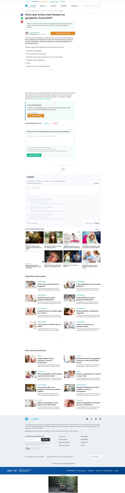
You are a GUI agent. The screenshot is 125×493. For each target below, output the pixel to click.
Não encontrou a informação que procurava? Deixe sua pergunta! (48, 131)
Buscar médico (35, 1)
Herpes (61, 11)
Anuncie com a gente (64, 445)
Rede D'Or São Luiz (81, 470)
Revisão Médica (84, 439)
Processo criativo (63, 439)
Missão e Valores (84, 436)
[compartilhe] (22, 15)
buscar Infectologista (63, 33)
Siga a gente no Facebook (96, 419)
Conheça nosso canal (87, 419)
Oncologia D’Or (91, 470)
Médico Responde (54, 1)
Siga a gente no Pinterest (100, 419)
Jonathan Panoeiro (34, 32)
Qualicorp (116, 470)
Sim (47, 123)
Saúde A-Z (43, 11)
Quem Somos (62, 436)
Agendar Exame (44, 1)
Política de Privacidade (64, 442)
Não (56, 123)
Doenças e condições (53, 11)
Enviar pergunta (34, 155)
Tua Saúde (27, 1)
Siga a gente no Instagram (91, 419)
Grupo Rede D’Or (70, 463)
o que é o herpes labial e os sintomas (40, 99)
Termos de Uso (84, 442)
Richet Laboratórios (108, 470)
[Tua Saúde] (30, 6)
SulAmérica (99, 470)
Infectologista (39, 108)
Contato (83, 445)
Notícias (62, 1)
